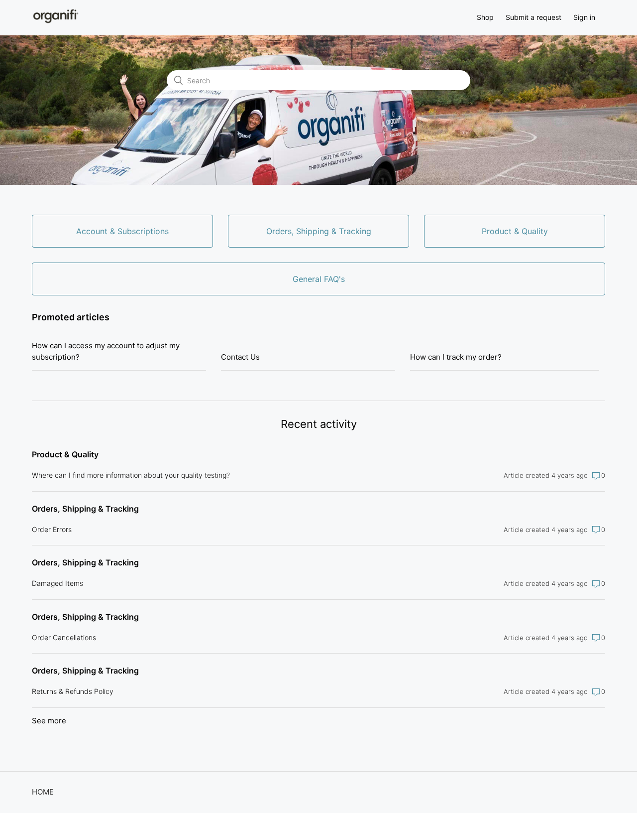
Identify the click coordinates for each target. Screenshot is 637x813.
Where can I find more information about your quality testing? (131, 475)
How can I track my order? (456, 357)
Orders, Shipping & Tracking (85, 509)
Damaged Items (57, 583)
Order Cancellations (64, 637)
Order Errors (52, 529)
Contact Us (240, 357)
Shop (485, 17)
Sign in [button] (584, 17)
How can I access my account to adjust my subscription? (106, 351)
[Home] (56, 22)
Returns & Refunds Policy (72, 691)
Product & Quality (65, 454)
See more (49, 720)
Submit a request (533, 17)
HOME (43, 792)
